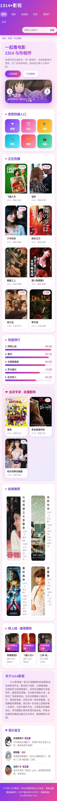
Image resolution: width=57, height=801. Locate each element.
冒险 (12, 141)
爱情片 (46, 14)
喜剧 (44, 126)
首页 (4, 14)
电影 (13, 14)
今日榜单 (30, 74)
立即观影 (13, 74)
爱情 (12, 126)
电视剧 (24, 14)
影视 (10, 38)
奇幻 (28, 126)
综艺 (35, 14)
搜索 (52, 30)
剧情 (28, 141)
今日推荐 (18, 38)
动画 (44, 141)
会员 (4, 22)
